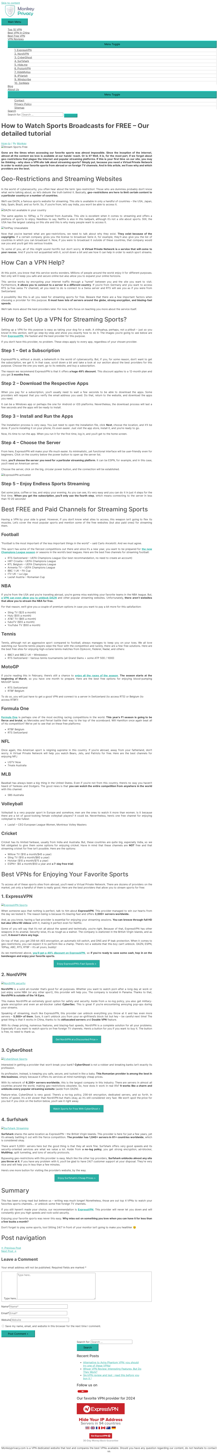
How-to (6, 143)
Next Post (8, 1251)
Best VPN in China (19, 32)
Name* (5, 1306)
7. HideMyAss (22, 72)
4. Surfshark (22, 61)
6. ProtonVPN (23, 68)
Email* (5, 1313)
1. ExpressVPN (23, 50)
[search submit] (70, 115)
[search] (42, 114)
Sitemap (19, 107)
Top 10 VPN (15, 29)
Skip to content (10, 2)
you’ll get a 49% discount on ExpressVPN (59, 952)
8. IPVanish (21, 75)
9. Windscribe (23, 79)
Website (6, 1319)
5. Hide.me (21, 64)
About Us (13, 89)
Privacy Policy (23, 104)
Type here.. (10, 1298)
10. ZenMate (22, 83)
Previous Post (11, 1247)
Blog (10, 86)
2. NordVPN (22, 53)
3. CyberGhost (23, 57)
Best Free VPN (16, 35)
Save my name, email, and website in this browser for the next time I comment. (53, 1326)
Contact (19, 100)
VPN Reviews (16, 39)
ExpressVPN (15, 336)
